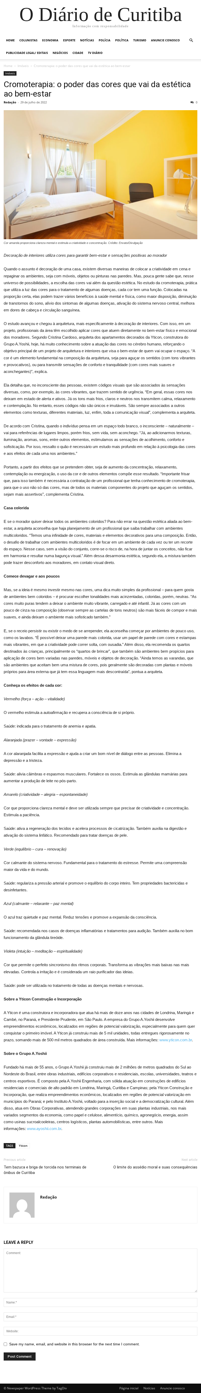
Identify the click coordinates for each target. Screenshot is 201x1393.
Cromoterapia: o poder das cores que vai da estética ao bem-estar (97, 89)
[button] (191, 40)
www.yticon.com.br (175, 1040)
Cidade (77, 53)
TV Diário (95, 53)
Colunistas (28, 40)
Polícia (104, 40)
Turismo (139, 40)
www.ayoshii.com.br (44, 1128)
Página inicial (128, 1388)
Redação (10, 102)
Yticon (23, 1146)
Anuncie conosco (165, 40)
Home (10, 40)
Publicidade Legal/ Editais (27, 53)
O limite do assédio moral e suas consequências (155, 1167)
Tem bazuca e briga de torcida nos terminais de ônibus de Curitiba (45, 1170)
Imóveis (23, 66)
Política (122, 40)
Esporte (69, 40)
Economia (50, 40)
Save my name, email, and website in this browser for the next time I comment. (74, 1344)
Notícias (87, 40)
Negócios (60, 53)
